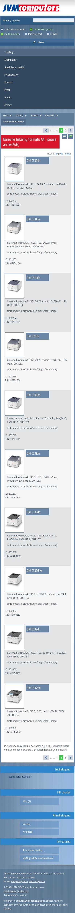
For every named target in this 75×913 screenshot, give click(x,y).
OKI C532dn (33, 629)
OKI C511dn (33, 336)
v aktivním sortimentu (14, 29)
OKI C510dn (33, 277)
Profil (7, 90)
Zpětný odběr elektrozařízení (38, 858)
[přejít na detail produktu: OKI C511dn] (37, 344)
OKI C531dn (33, 453)
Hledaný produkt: (12, 20)
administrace (10, 891)
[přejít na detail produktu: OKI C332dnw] (37, 579)
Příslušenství (11, 75)
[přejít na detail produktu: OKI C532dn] (37, 637)
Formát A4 (49, 115)
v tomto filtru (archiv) (43, 29)
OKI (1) (27, 801)
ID (57, 153)
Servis (7, 97)
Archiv (26, 824)
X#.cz (24, 895)
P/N (61, 153)
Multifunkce (10, 60)
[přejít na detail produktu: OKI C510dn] (37, 286)
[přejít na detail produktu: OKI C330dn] (37, 169)
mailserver (23, 891)
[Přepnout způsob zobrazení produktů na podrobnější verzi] (70, 136)
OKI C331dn (33, 219)
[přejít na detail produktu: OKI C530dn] (37, 403)
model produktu (12, 34)
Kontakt (8, 82)
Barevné (34, 115)
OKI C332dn (33, 512)
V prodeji (27, 831)
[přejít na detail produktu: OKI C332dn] (37, 520)
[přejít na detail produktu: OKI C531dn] (37, 462)
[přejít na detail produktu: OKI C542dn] (37, 696)
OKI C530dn (33, 395)
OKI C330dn (33, 160)
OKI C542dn (34, 687)
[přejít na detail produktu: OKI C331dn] (37, 227)
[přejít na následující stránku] (70, 130)
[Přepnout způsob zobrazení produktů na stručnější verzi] (64, 136)
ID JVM (53, 34)
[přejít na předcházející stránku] (46, 130)
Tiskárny (8, 52)
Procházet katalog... (33, 850)
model (68, 153)
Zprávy (8, 105)
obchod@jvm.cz (37, 881)
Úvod (5, 115)
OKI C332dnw (34, 570)
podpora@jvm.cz (19, 881)
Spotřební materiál (14, 67)
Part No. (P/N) (35, 34)
